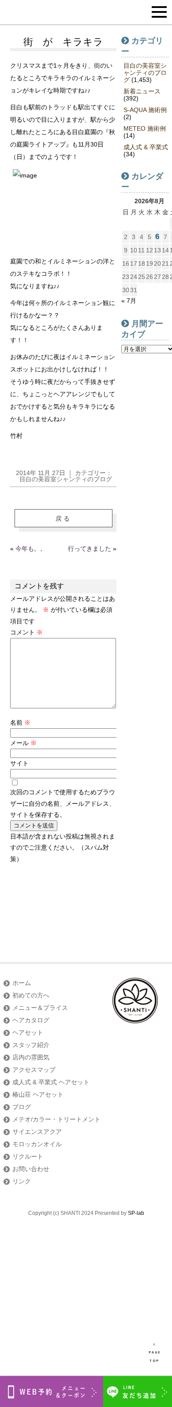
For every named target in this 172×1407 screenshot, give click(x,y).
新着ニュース (142, 91)
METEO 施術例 (144, 128)
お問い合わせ (30, 1168)
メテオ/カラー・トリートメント (56, 1119)
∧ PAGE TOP (155, 1352)
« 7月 (128, 300)
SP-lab (136, 1213)
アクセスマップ (34, 1069)
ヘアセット (27, 1032)
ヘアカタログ (30, 1020)
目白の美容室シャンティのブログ (65, 479)
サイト (19, 763)
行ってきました (89, 548)
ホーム (21, 982)
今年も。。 (30, 548)
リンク (21, 1181)
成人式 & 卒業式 (145, 147)
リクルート (27, 1156)
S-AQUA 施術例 (145, 109)
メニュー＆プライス (40, 1007)
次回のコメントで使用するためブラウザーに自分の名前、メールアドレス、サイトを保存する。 (62, 803)
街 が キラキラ (63, 41)
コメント (26, 632)
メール (23, 742)
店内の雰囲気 (30, 1057)
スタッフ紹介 (30, 1044)
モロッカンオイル (37, 1144)
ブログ (21, 1106)
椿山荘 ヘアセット (38, 1094)
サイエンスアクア (37, 1131)
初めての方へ (30, 995)
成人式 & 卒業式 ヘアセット (51, 1082)
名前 (20, 722)
